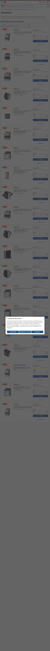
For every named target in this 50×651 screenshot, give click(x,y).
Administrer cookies (25, 332)
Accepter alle (13, 332)
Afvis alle (37, 332)
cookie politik (9, 327)
